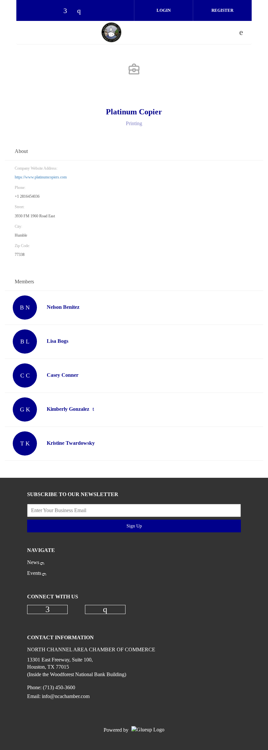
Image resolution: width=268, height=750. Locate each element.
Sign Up (134, 526)
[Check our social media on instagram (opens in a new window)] (82, 11)
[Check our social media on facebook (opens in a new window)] (68, 11)
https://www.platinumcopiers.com (41, 177)
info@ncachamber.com (66, 696)
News (33, 562)
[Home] (111, 32)
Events (34, 573)
